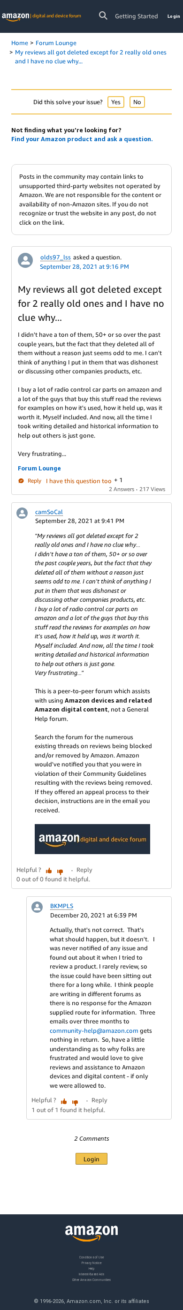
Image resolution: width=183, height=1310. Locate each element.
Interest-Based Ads (91, 1274)
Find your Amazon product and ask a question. (82, 139)
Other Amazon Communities (91, 1279)
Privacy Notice (91, 1263)
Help (92, 1268)
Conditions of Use (91, 1257)
